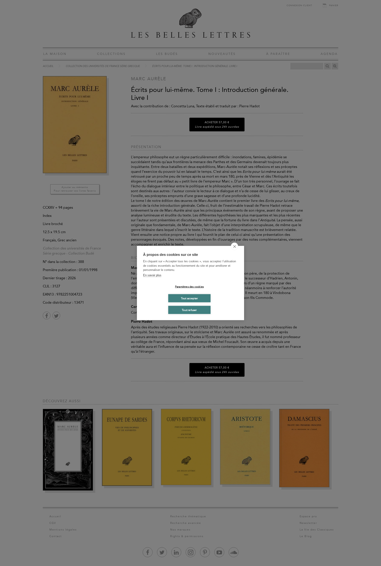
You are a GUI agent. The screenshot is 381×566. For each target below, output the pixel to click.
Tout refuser (189, 309)
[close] (234, 246)
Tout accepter (189, 298)
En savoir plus (152, 275)
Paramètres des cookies (189, 286)
